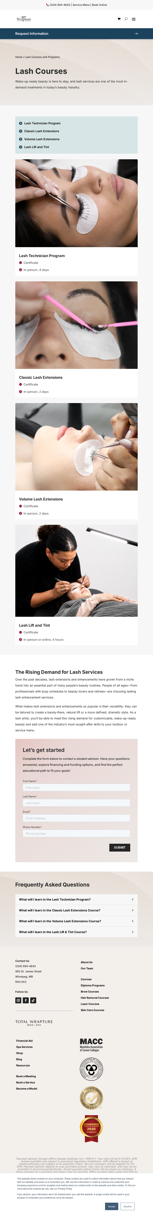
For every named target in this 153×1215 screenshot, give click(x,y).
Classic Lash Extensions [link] (41, 377)
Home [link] (18, 57)
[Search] (126, 19)
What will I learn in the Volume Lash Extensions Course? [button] (60, 921)
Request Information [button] (31, 33)
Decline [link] (128, 1206)
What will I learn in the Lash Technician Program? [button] (55, 899)
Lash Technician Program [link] (42, 256)
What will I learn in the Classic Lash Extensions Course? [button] (59, 910)
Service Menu (81, 4)
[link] (23, 19)
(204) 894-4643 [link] (25, 966)
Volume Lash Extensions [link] (41, 499)
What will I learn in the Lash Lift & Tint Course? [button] (53, 931)
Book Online (99, 4)
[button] (134, 19)
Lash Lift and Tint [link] (34, 625)
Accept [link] (111, 1206)
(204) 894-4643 (60, 4)
